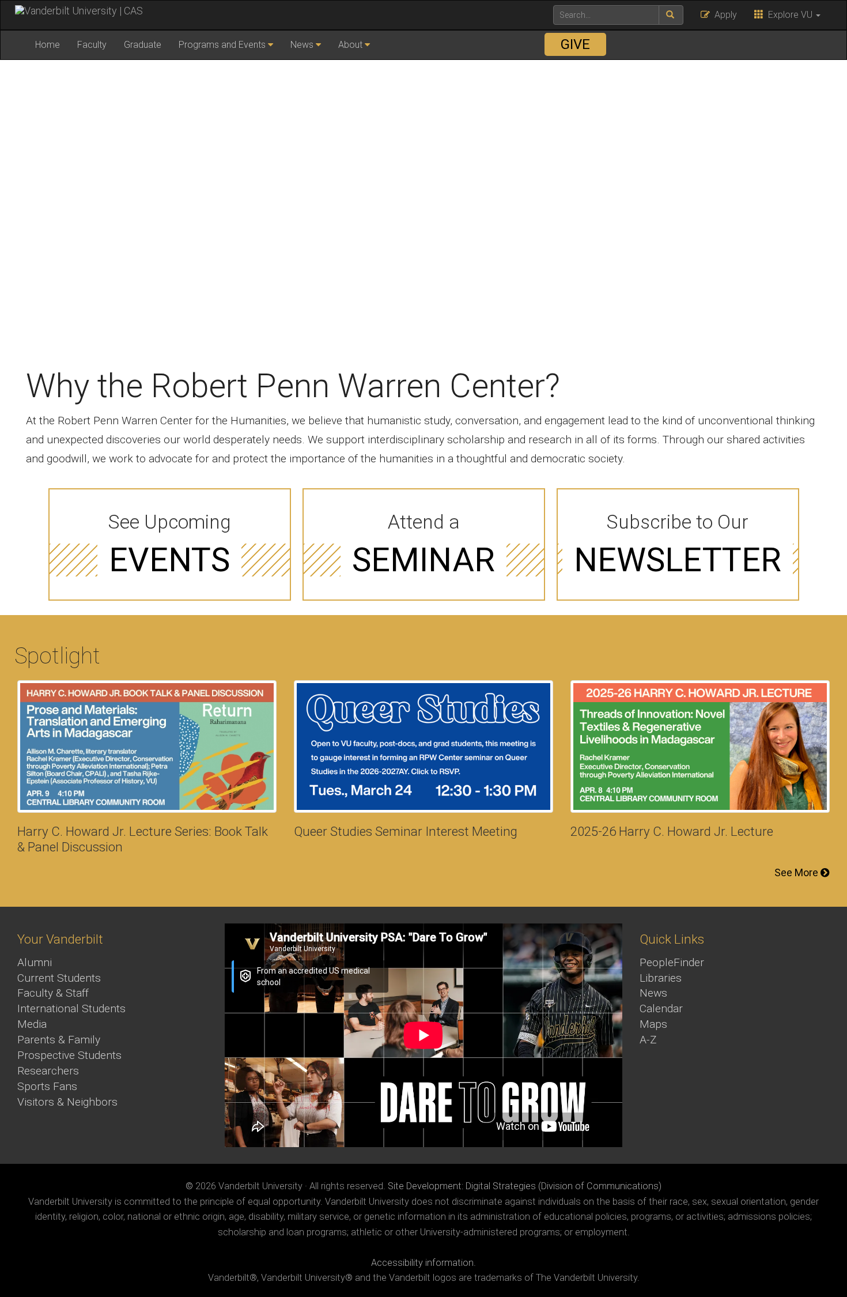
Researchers (48, 1070)
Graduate (142, 44)
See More (797, 872)
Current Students (59, 978)
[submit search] (671, 15)
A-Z (648, 1039)
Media (32, 1024)
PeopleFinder (672, 962)
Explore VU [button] (789, 14)
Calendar (661, 1008)
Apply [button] (723, 14)
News (301, 44)
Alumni (34, 962)
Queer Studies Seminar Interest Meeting (405, 831)
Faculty (92, 44)
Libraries (661, 978)
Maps (653, 1024)
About (350, 44)
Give (575, 44)
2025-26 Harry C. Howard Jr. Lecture (671, 831)
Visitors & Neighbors (67, 1102)
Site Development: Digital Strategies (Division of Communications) (524, 1186)
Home (47, 44)
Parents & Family (58, 1039)
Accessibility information (422, 1262)
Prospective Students (69, 1055)
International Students (71, 1008)
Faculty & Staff (53, 993)
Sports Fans (47, 1086)
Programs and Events (222, 44)
